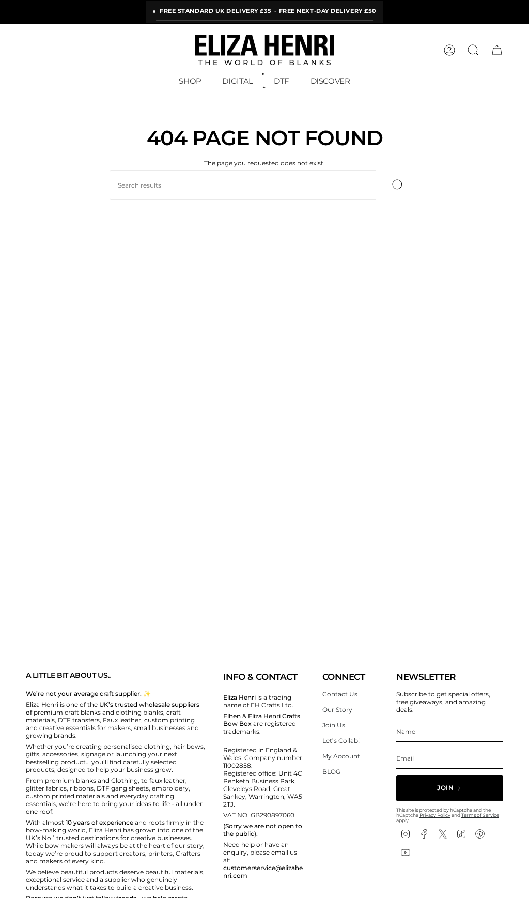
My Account (341, 756)
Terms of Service (480, 815)
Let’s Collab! (341, 741)
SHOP (190, 81)
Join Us (333, 725)
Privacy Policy (434, 815)
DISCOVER (330, 81)
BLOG (331, 772)
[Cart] (497, 50)
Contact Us (339, 694)
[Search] (397, 185)
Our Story (337, 710)
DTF (281, 81)
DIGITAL (237, 81)
